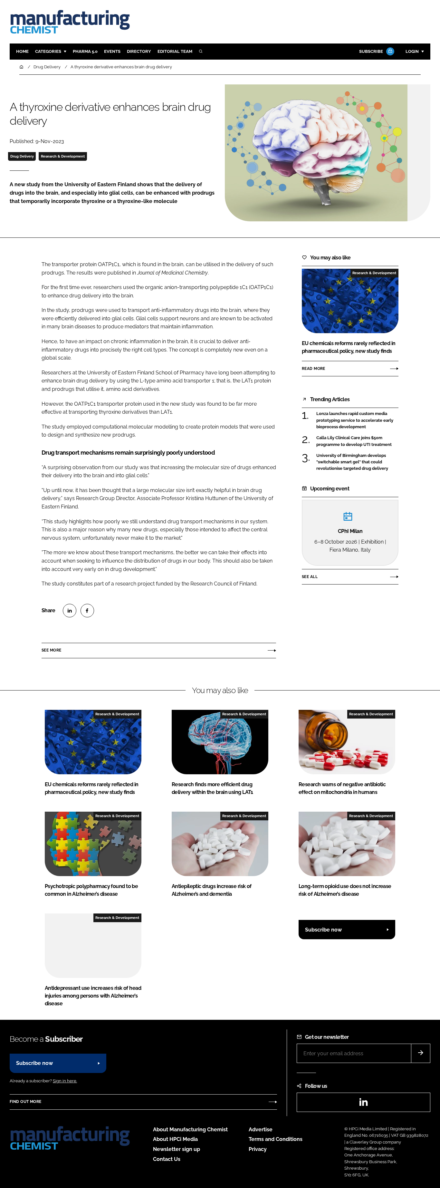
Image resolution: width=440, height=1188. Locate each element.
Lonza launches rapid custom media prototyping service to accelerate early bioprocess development (354, 420)
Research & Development (63, 156)
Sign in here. (65, 1080)
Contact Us (166, 1159)
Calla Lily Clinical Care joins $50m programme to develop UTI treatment (354, 441)
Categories (48, 51)
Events (112, 51)
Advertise (261, 1129)
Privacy (258, 1149)
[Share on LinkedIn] (69, 610)
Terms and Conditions (275, 1139)
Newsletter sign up (176, 1149)
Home (22, 51)
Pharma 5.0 (85, 51)
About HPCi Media (175, 1139)
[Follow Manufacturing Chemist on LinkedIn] (363, 1104)
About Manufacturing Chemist (190, 1129)
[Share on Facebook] (87, 610)
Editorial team (175, 51)
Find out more (25, 1101)
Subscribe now (323, 930)
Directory (139, 51)
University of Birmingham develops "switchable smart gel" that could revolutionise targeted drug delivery (352, 462)
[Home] (21, 66)
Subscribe (371, 51)
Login (412, 51)
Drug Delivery (22, 156)
